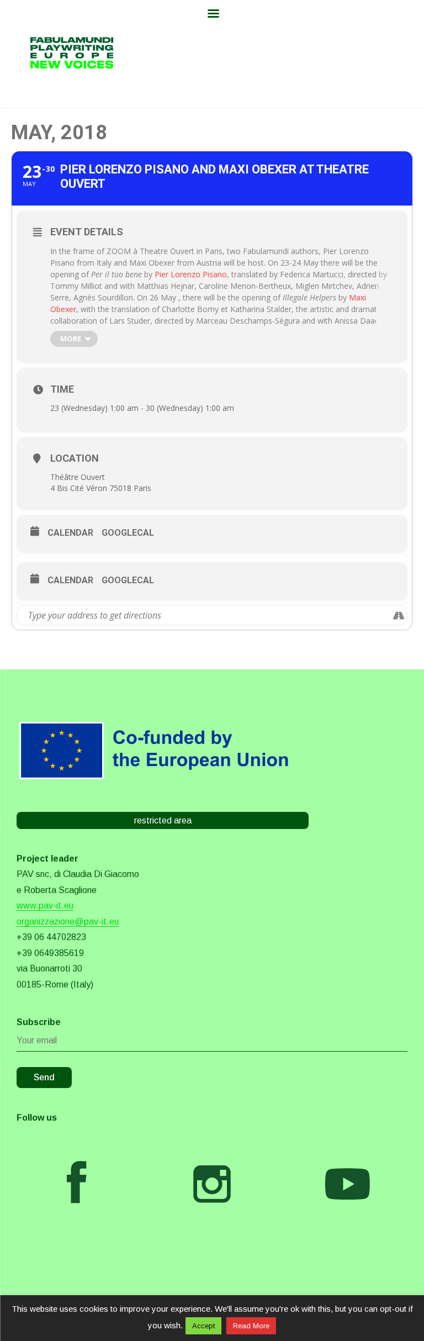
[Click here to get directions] (398, 615)
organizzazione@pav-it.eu (68, 921)
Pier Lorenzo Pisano (191, 274)
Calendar (70, 532)
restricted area (163, 820)
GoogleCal (128, 532)
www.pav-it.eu (45, 905)
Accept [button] (203, 1326)
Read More (251, 1326)
